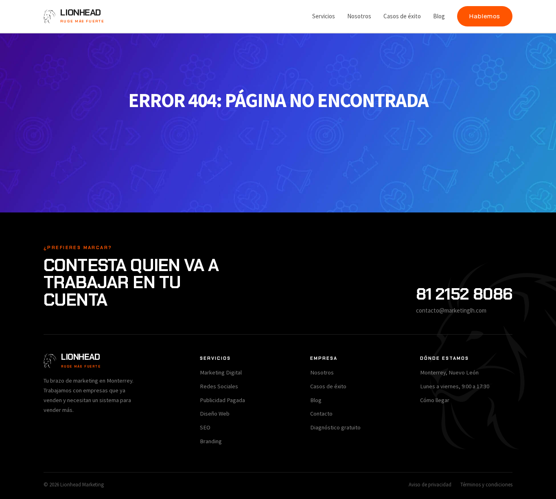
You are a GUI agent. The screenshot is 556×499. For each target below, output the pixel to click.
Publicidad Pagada (222, 400)
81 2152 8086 (464, 294)
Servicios (323, 16)
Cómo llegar (434, 400)
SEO (205, 427)
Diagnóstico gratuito (335, 427)
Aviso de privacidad (430, 484)
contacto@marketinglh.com (451, 310)
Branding (211, 441)
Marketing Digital (221, 372)
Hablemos (484, 16)
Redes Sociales (219, 386)
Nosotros (359, 16)
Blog (439, 16)
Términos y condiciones (486, 484)
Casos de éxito (402, 16)
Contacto (321, 413)
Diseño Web (215, 413)
